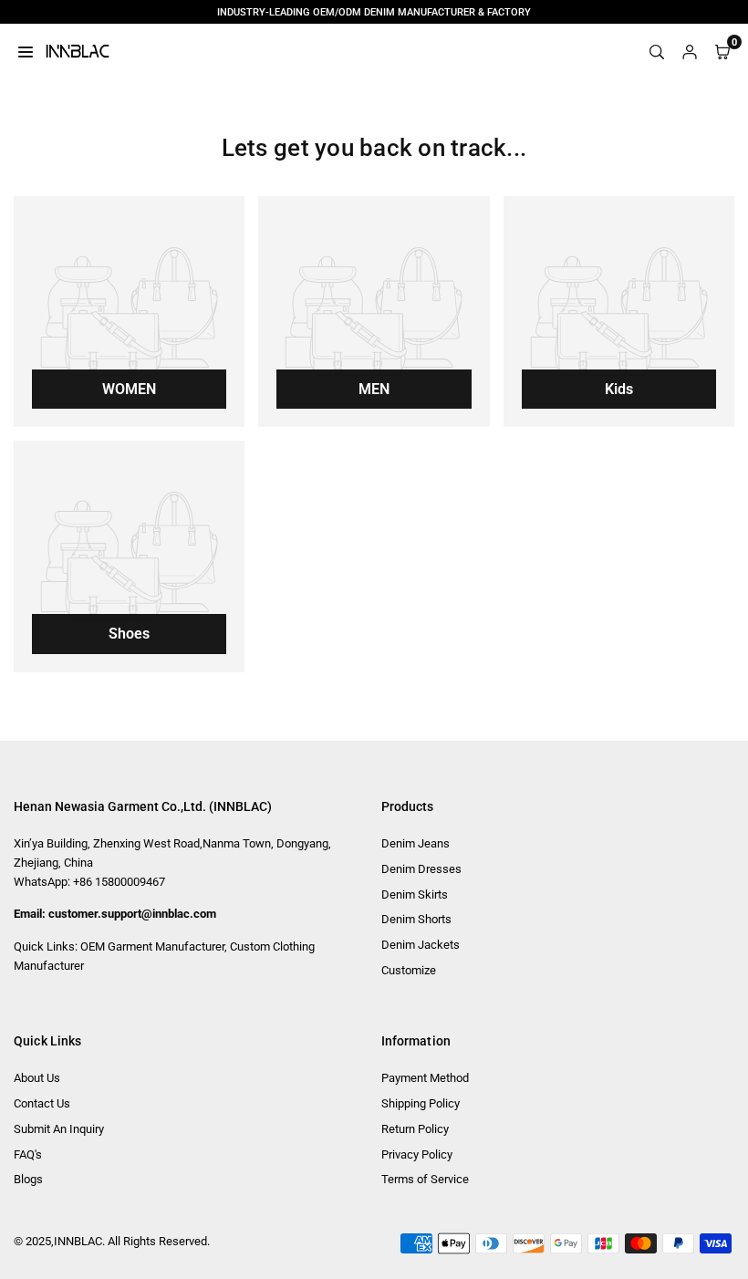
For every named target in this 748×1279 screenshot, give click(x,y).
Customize (408, 970)
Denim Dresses (421, 869)
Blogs (28, 1179)
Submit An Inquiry (59, 1129)
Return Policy (415, 1129)
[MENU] (25, 51)
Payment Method (425, 1078)
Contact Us (42, 1103)
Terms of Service (425, 1179)
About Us (37, 1078)
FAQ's (28, 1154)
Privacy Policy (416, 1154)
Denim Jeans (415, 843)
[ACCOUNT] (689, 51)
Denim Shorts (416, 919)
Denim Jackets (420, 944)
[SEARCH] (656, 51)
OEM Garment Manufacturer (152, 946)
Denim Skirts (414, 894)
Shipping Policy (420, 1103)
